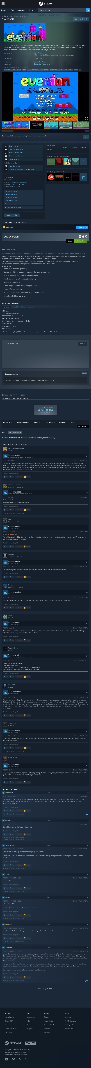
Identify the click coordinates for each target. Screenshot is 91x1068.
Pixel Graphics (44, 69)
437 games (11, 522)
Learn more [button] (82, 227)
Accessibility (48, 1021)
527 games (11, 556)
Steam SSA (9, 1021)
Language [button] (36, 422)
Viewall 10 (83, 177)
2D (28, 69)
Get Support (68, 1025)
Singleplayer (53, 69)
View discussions (10, 204)
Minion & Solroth (14, 485)
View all (84, 373)
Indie (13, 69)
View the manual (10, 194)
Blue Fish (11, 685)
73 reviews (20, 487)
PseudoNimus (13, 648)
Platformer (7, 69)
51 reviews (20, 587)
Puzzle (71, 69)
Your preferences (22, 398)
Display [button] (72, 422)
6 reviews (11, 450)
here (43, 380)
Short (24, 69)
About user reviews (9, 398)
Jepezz (10, 585)
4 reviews (11, 650)
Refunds (47, 1033)
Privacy (46, 1017)
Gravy (10, 615)
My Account (68, 1029)
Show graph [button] (82, 426)
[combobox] (62, 10)
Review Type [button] (7, 422)
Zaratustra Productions (42, 62)
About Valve (31, 1017)
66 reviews (20, 522)
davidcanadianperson (16, 448)
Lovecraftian (34, 69)
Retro (76, 69)
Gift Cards (8, 1033)
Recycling (30, 1029)
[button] (5, 10)
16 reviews (20, 556)
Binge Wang (12, 757)
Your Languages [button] (14, 432)
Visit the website (10, 191)
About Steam (9, 1017)
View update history (11, 197)
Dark (65, 69)
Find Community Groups (13, 207)
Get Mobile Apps (70, 1021)
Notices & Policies (50, 1025)
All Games (5, 16)
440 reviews (11, 618)
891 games (11, 487)
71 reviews (11, 725)
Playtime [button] (62, 422)
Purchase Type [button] (22, 422)
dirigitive (11, 554)
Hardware (30, 1025)
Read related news (11, 201)
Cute (60, 69)
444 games (11, 587)
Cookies (47, 1029)
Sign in (4, 136)
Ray (9, 519)
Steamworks (9, 1025)
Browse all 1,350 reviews (45, 989)
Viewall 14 (83, 161)
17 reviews (11, 760)
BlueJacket (12, 723)
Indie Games (14, 16)
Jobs (28, 1021)
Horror (19, 69)
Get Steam (68, 1017)
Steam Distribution (11, 1029)
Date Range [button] (49, 422)
